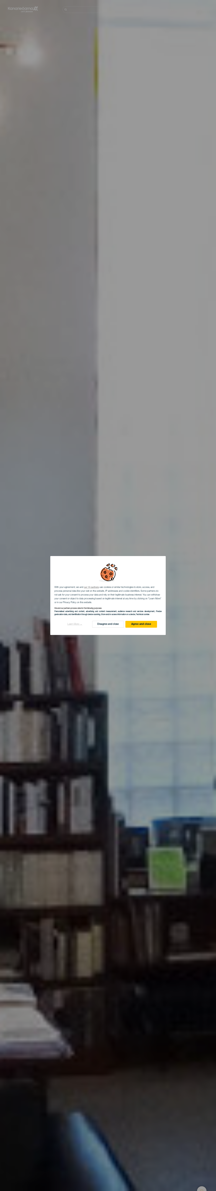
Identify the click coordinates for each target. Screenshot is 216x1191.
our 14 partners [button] (91, 587)
